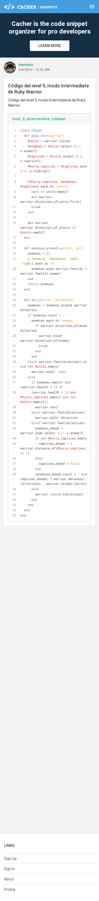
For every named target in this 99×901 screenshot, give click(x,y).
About (9, 879)
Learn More (49, 45)
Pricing (9, 889)
